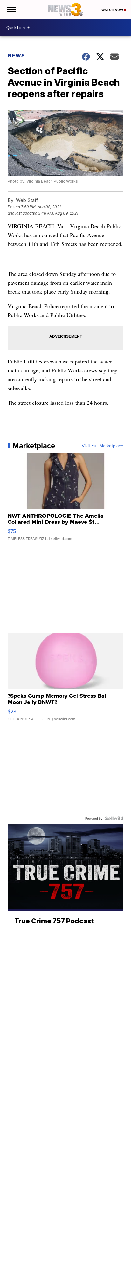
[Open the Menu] (11, 9)
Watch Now (112, 10)
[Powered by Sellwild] (114, 818)
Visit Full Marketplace (102, 445)
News (16, 55)
